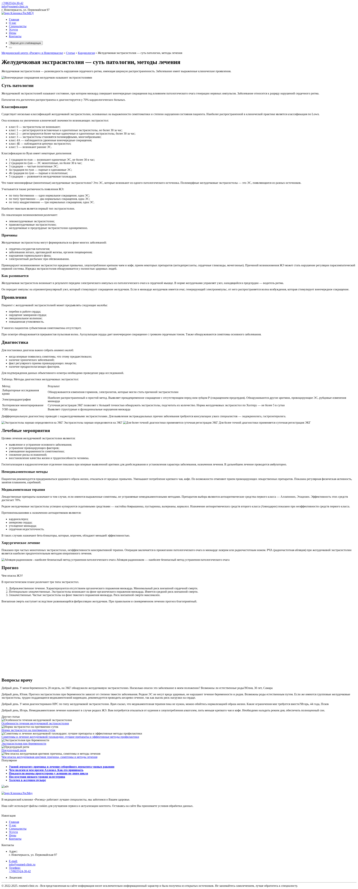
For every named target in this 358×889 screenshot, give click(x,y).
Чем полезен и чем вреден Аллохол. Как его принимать (46, 770)
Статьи (70, 52)
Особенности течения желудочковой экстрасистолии (35, 723)
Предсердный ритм (13, 750)
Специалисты (17, 26)
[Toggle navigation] (10, 47)
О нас (12, 22)
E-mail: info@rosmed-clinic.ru (22, 863)
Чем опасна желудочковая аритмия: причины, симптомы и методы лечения (49, 757)
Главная (14, 19)
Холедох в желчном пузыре (27, 780)
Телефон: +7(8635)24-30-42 (20, 869)
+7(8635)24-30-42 (12, 3)
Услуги (13, 29)
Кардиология (86, 52)
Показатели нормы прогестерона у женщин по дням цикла (48, 773)
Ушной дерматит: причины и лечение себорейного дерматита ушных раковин (61, 766)
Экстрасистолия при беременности (23, 743)
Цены (12, 33)
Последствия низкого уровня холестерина (37, 776)
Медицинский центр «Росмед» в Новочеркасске (32, 52)
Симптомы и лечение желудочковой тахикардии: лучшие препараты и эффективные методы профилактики (70, 736)
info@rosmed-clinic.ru (14, 6)
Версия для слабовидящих (25, 43)
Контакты (15, 36)
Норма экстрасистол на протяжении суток (28, 730)
